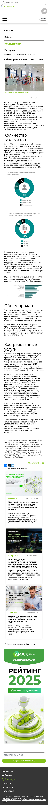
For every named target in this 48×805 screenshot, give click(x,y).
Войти (43, 18)
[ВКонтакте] (5, 465)
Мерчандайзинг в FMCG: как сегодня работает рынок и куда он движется (22, 619)
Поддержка (8, 790)
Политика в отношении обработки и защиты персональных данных (24, 801)
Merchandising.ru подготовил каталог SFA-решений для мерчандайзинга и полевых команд (23, 506)
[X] (9, 465)
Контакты (7, 786)
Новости (6, 783)
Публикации (9, 779)
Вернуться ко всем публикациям (21, 644)
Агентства (7, 771)
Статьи (8, 30)
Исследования (32, 498)
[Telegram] (12, 465)
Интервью (10, 50)
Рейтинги (7, 775)
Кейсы (8, 37)
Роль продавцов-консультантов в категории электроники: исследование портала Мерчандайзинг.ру (23, 563)
